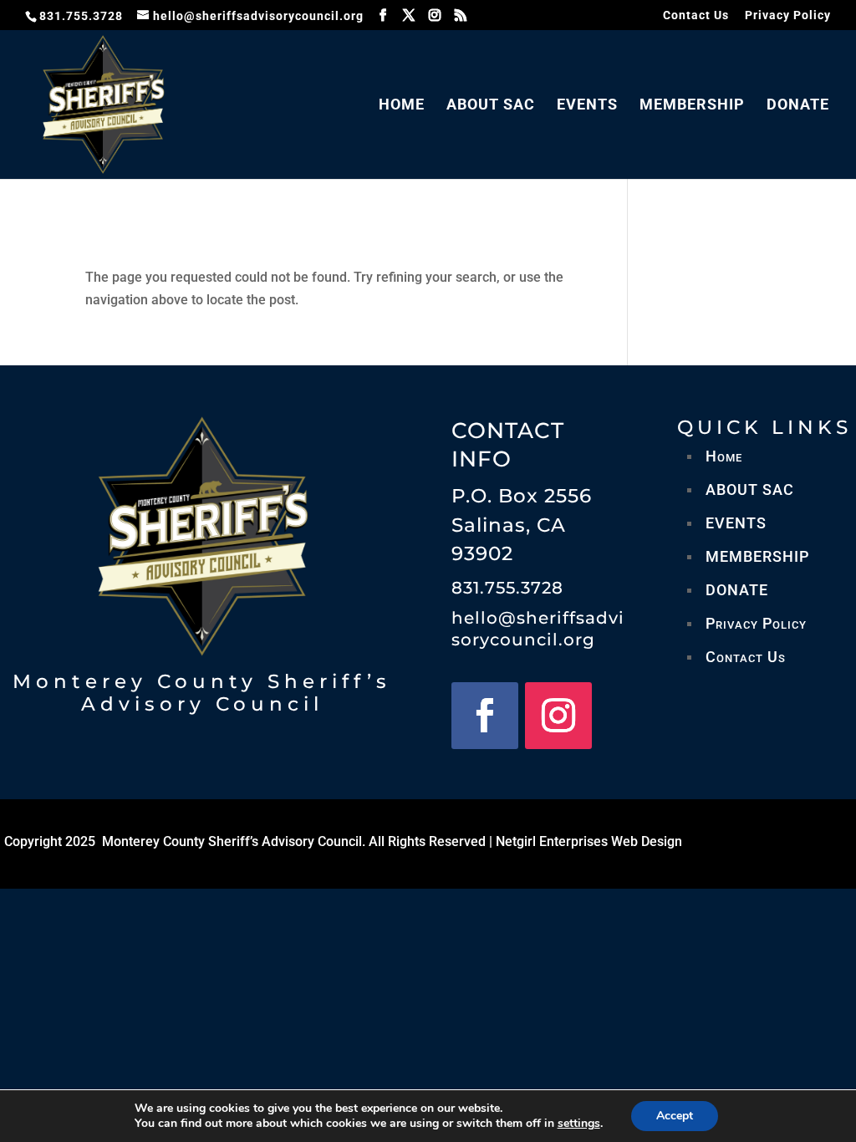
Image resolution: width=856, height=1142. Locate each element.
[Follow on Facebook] (484, 715)
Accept (674, 1116)
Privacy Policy (788, 15)
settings (579, 1123)
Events (587, 106)
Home (402, 106)
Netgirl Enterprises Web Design (589, 841)
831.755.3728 (507, 588)
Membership (692, 106)
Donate (798, 106)
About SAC (490, 106)
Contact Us (696, 15)
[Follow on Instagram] (558, 715)
